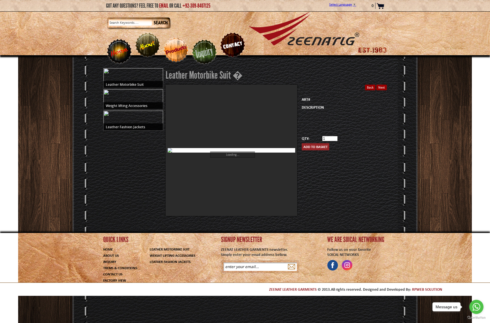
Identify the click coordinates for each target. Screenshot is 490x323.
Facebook (332, 265)
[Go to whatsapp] (476, 307)
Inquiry (204, 52)
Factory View (114, 280)
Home (119, 51)
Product (176, 50)
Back (370, 87)
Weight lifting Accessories (172, 255)
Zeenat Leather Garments (304, 29)
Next (381, 87)
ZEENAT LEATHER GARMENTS (293, 289)
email (163, 5)
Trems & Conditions (120, 268)
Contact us (112, 274)
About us (111, 255)
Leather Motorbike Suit (169, 249)
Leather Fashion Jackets (170, 261)
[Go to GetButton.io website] (476, 317)
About (147, 45)
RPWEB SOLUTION (427, 289)
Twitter (347, 265)
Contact (232, 45)
